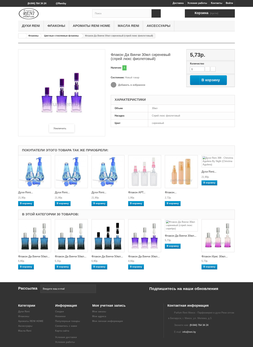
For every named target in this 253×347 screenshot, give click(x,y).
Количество (197, 63)
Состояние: (117, 77)
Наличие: (116, 67)
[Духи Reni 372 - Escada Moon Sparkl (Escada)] (34, 171)
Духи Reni (31, 26)
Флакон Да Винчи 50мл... (34, 256)
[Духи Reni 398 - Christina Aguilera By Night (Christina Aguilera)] (218, 161)
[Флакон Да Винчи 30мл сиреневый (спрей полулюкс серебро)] (144, 235)
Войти (229, 3)
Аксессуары (158, 26)
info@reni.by (189, 332)
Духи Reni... (25, 192)
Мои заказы (99, 311)
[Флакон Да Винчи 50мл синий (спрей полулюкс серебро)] (71, 235)
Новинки (60, 316)
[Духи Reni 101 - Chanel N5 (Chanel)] (71, 171)
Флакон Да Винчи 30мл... (144, 256)
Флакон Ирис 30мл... (215, 256)
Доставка (178, 3)
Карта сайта (62, 330)
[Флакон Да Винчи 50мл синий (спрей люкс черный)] (107, 235)
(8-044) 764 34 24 (37, 3)
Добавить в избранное (131, 85)
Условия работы (197, 3)
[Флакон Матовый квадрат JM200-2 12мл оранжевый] (181, 171)
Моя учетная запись (109, 305)
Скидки (59, 311)
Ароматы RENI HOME (91, 26)
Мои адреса (99, 316)
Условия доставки (66, 337)
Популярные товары (67, 321)
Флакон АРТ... (136, 192)
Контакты (216, 3)
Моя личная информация (107, 321)
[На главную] (22, 36)
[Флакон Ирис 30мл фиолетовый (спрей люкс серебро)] (218, 235)
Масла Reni (128, 26)
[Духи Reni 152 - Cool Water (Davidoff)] (107, 171)
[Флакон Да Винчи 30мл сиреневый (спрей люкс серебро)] (181, 225)
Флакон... (171, 192)
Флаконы (56, 26)
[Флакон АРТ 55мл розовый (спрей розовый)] (144, 171)
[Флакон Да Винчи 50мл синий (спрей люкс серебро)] (34, 235)
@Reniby (61, 3)
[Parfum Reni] (52, 14)
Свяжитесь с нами (66, 326)
